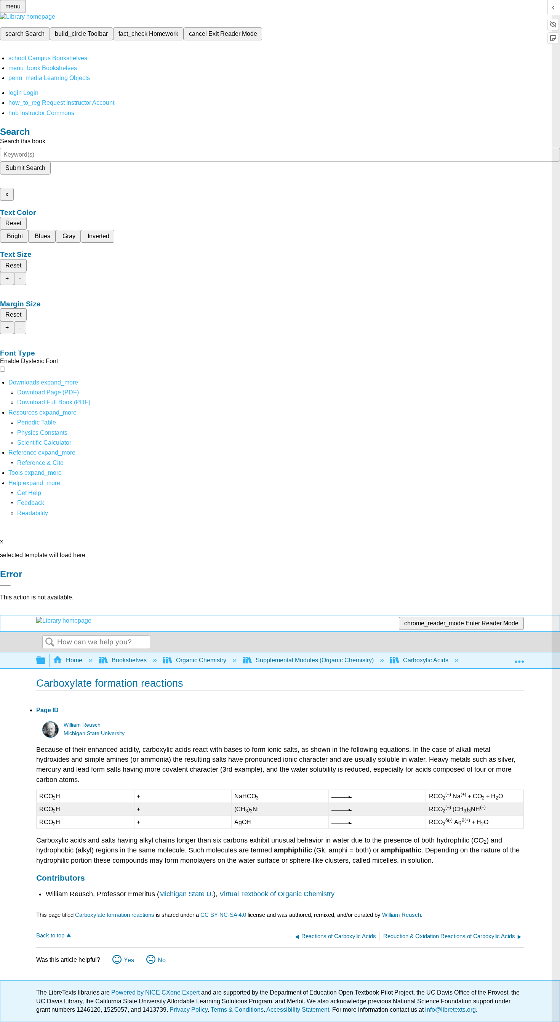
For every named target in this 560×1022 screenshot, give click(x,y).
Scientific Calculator (44, 442)
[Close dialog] (5, 585)
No (162, 960)
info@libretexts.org (450, 1009)
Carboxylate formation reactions (114, 914)
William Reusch (82, 725)
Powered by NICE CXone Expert (156, 992)
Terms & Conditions (237, 1009)
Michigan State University (94, 733)
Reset (13, 223)
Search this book (22, 141)
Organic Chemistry (201, 660)
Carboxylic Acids (426, 660)
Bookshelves (129, 660)
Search (50, 642)
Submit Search (25, 168)
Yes (129, 960)
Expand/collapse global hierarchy (45, 660)
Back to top (50, 935)
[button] (30, 503)
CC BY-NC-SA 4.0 (223, 914)
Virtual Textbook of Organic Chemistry (276, 894)
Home (74, 660)
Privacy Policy (189, 1009)
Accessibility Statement (297, 1009)
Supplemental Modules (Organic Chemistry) (314, 660)
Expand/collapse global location (519, 658)
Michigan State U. (186, 894)
